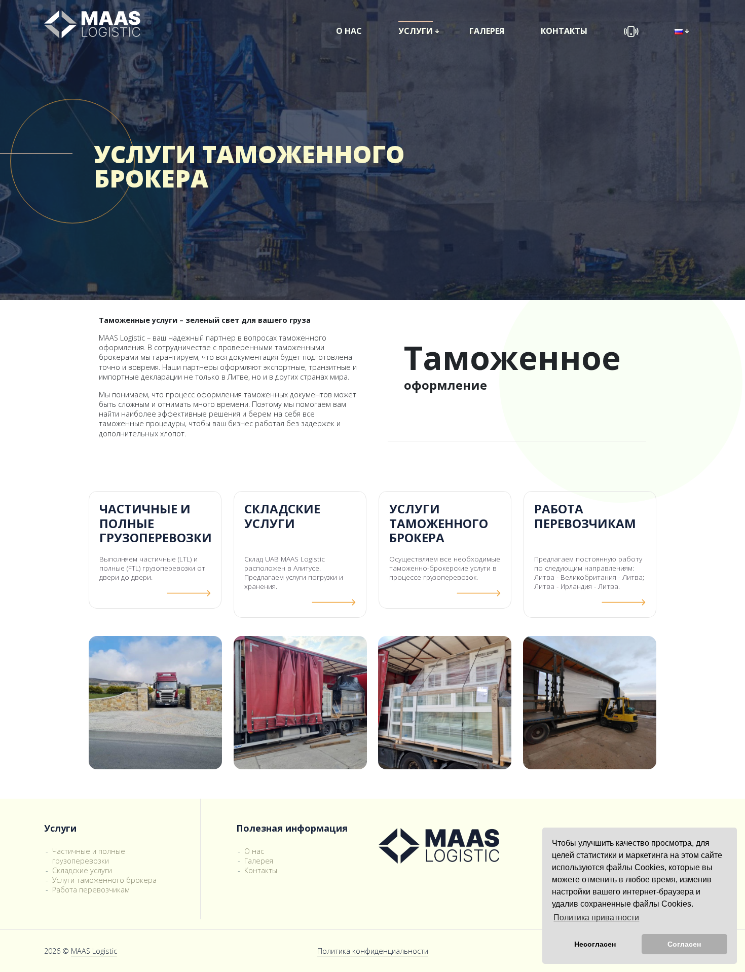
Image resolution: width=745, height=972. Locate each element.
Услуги (415, 30)
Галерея (486, 30)
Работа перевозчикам (91, 889)
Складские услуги (82, 870)
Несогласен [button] (595, 944)
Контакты (564, 30)
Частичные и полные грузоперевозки (88, 856)
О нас (349, 30)
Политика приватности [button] (596, 917)
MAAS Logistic (94, 951)
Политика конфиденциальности (372, 951)
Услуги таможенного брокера (104, 880)
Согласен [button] (684, 944)
